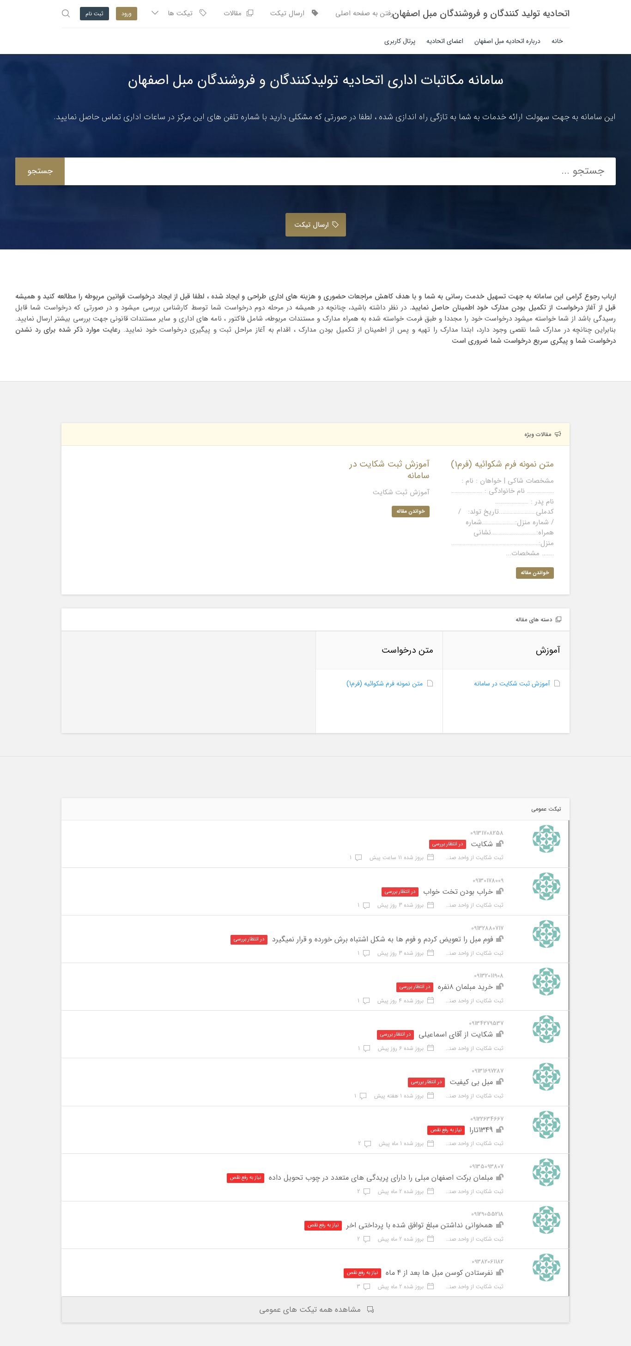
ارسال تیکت (290, 13)
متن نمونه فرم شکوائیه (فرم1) (384, 684)
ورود (126, 13)
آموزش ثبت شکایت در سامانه (512, 684)
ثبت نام (94, 13)
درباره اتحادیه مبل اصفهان (507, 41)
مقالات (235, 13)
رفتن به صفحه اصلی (364, 13)
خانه (557, 41)
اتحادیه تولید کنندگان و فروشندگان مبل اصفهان (481, 14)
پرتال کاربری (399, 41)
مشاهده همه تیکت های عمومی (310, 1310)
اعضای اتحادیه (444, 41)
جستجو (40, 170)
